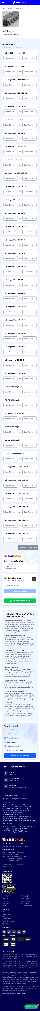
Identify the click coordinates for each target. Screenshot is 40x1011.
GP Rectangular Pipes (9, 832)
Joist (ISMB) (23, 811)
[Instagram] (9, 932)
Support (5, 923)
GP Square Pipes (18, 830)
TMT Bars (5, 799)
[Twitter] (14, 932)
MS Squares (6, 807)
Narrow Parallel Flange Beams (12, 812)
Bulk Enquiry (25, 903)
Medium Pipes (7, 820)
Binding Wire (15, 799)
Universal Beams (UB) (9, 816)
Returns (5, 916)
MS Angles (15, 805)
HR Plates (31, 826)
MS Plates (5, 811)
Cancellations (6, 919)
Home (4, 8)
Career (4, 901)
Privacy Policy (6, 914)
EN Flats (5, 826)
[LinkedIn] (19, 932)
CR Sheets (25, 809)
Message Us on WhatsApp (21, 601)
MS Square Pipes (29, 820)
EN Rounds (22, 826)
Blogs (4, 905)
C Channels (27, 807)
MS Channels (17, 807)
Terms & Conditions (8, 921)
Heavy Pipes (18, 820)
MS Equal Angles (27, 805)
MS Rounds (6, 805)
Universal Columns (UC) (26, 816)
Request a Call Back (20, 591)
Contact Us (6, 903)
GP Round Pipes (24, 832)
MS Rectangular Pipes (9, 818)
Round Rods (6, 830)
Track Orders (25, 899)
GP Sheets (5, 828)
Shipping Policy (26, 901)
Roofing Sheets (7, 834)
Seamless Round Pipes (19, 828)
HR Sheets (15, 809)
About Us (5, 899)
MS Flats (14, 811)
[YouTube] (24, 932)
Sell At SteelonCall (27, 905)
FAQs (4, 912)
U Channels (6, 809)
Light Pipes (23, 818)
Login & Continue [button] (28, 547)
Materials (11, 8)
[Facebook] (4, 932)
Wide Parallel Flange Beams (11, 814)
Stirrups (24, 799)
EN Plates (13, 826)
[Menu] (3, 2)
